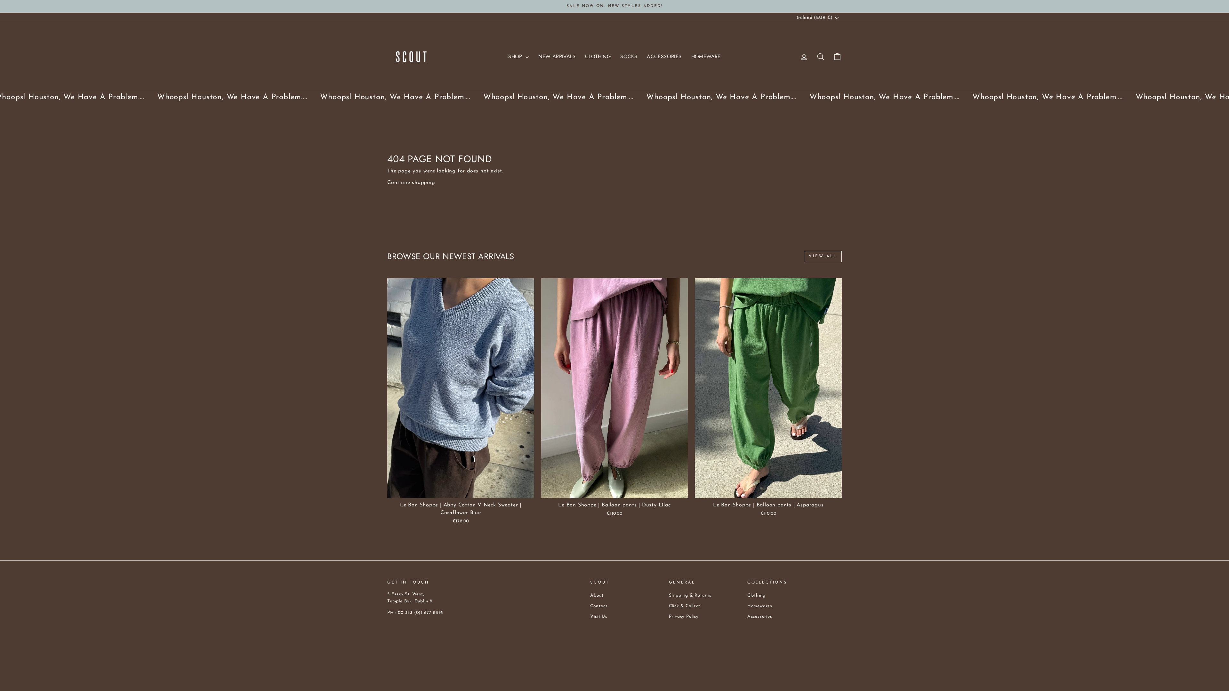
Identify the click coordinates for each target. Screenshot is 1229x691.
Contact (598, 606)
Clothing (598, 56)
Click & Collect (684, 606)
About (596, 595)
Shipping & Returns (690, 595)
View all (823, 256)
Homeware (706, 56)
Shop (516, 56)
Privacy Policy (684, 617)
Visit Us (598, 617)
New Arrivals (556, 56)
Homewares (759, 606)
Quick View (461, 490)
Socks (628, 56)
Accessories (664, 56)
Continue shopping (411, 182)
